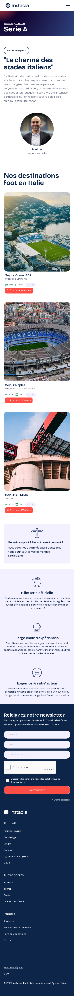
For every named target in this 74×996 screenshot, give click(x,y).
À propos (9, 921)
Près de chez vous (14, 901)
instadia (8, 23)
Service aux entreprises (17, 927)
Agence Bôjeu (59, 983)
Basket (8, 895)
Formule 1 (9, 882)
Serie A (8, 850)
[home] (16, 5)
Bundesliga (10, 837)
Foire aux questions (15, 934)
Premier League (12, 831)
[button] (67, 5)
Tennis (7, 889)
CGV (6, 974)
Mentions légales (13, 967)
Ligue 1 (7, 863)
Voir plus (30, 284)
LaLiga (7, 843)
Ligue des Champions (16, 856)
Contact (9, 940)
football (20, 23)
